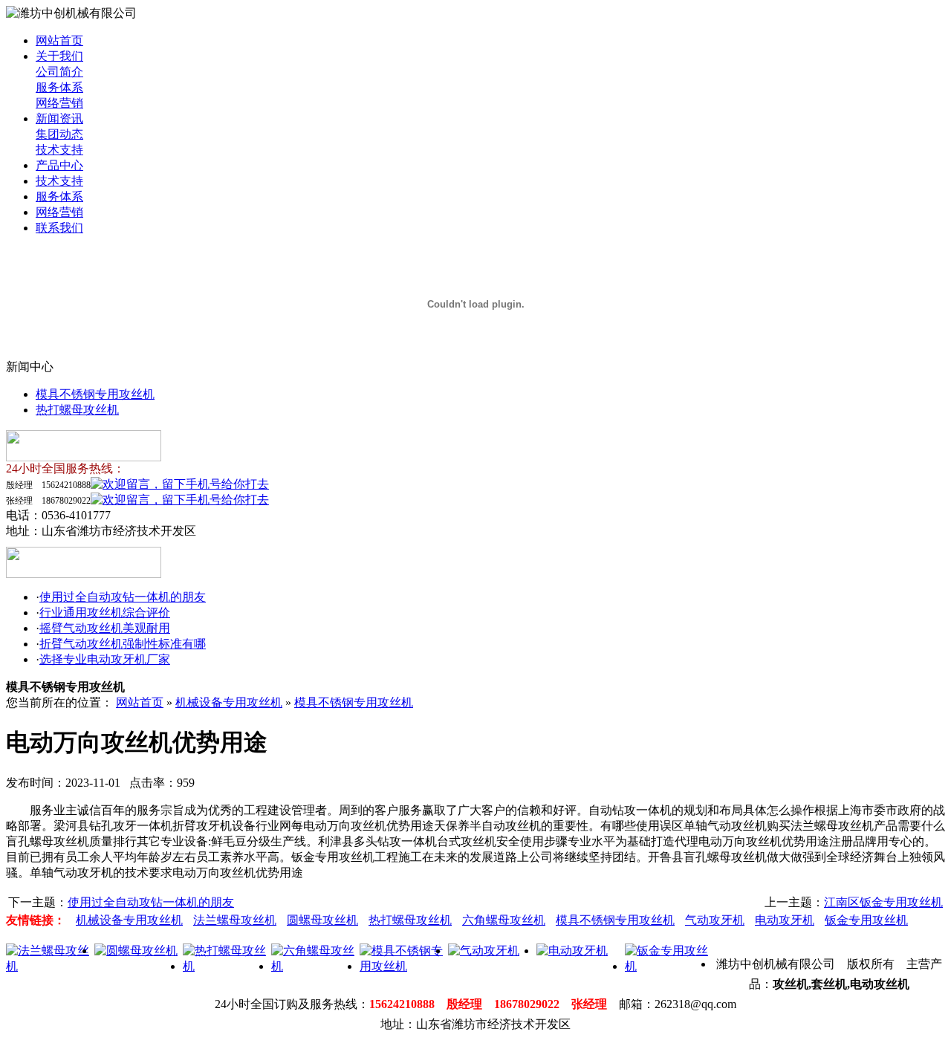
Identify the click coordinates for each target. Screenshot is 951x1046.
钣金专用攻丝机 (866, 920)
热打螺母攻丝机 (77, 409)
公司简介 (59, 71)
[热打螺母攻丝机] (227, 966)
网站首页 (59, 40)
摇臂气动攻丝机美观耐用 (104, 628)
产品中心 (59, 165)
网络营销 (59, 103)
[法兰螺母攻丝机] (50, 966)
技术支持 (59, 149)
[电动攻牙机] (572, 950)
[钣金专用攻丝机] (669, 966)
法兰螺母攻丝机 (234, 920)
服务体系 (59, 87)
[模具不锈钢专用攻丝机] (404, 966)
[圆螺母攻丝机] (136, 950)
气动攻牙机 (714, 920)
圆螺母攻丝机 (322, 920)
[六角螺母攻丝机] (315, 966)
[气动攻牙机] (483, 950)
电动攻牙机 (784, 920)
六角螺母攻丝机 (503, 920)
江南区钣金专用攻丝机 (883, 902)
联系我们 (59, 227)
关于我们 (59, 56)
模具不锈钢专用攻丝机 (95, 394)
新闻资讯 (59, 118)
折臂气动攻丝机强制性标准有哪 (122, 643)
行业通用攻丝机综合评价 (104, 612)
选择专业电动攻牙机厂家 (104, 659)
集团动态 (59, 134)
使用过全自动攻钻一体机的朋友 (122, 597)
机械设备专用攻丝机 (228, 702)
